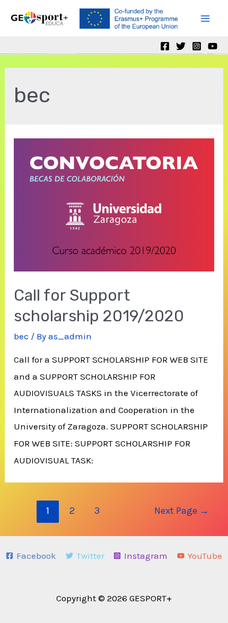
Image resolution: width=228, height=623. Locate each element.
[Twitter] (181, 46)
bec (21, 336)
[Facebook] (165, 46)
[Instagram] (196, 46)
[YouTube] (212, 46)
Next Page (181, 510)
